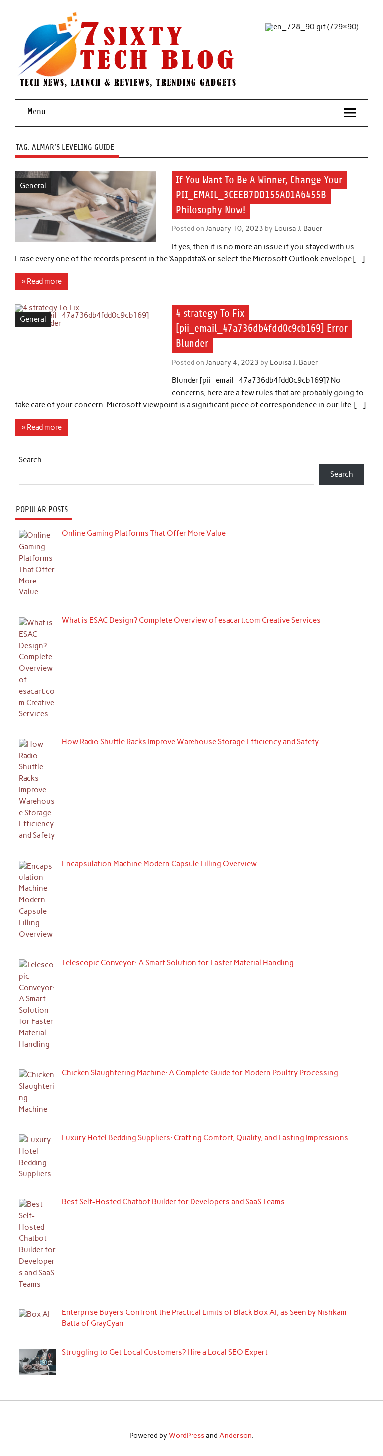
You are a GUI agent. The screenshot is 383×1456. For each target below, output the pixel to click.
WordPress (186, 1435)
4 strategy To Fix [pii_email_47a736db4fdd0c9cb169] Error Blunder (262, 329)
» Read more (41, 281)
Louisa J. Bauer (298, 228)
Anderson (235, 1435)
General (33, 185)
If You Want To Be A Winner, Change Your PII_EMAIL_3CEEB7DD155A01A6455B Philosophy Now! (259, 195)
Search (30, 459)
